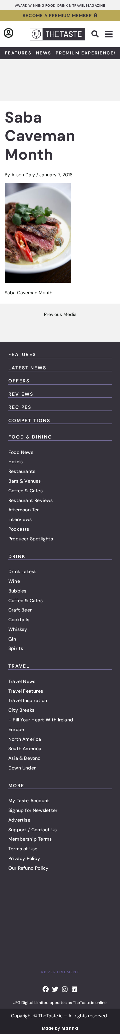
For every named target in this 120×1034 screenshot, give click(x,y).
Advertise (19, 820)
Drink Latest (22, 571)
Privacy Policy (24, 858)
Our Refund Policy (28, 868)
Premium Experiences (86, 53)
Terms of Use (22, 849)
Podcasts (18, 529)
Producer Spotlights (30, 539)
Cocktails (18, 620)
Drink (17, 556)
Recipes (19, 407)
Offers (19, 381)
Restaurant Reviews (30, 500)
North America (24, 739)
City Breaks (21, 710)
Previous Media (60, 314)
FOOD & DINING (30, 437)
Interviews (20, 519)
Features (18, 53)
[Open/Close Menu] (109, 34)
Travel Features (25, 691)
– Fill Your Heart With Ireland (40, 720)
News (43, 53)
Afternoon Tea (24, 510)
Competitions (29, 420)
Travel (19, 666)
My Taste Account (28, 801)
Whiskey (17, 629)
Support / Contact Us (32, 830)
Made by (60, 1028)
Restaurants (21, 471)
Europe (16, 729)
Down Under (22, 768)
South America (25, 748)
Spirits (15, 648)
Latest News (27, 368)
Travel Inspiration (27, 700)
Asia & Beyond (24, 758)
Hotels (15, 462)
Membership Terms (30, 839)
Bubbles (17, 591)
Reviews (20, 394)
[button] (95, 34)
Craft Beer (20, 610)
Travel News (21, 681)
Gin (12, 639)
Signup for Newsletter (32, 810)
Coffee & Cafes (25, 491)
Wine (14, 581)
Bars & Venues (24, 481)
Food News (20, 452)
